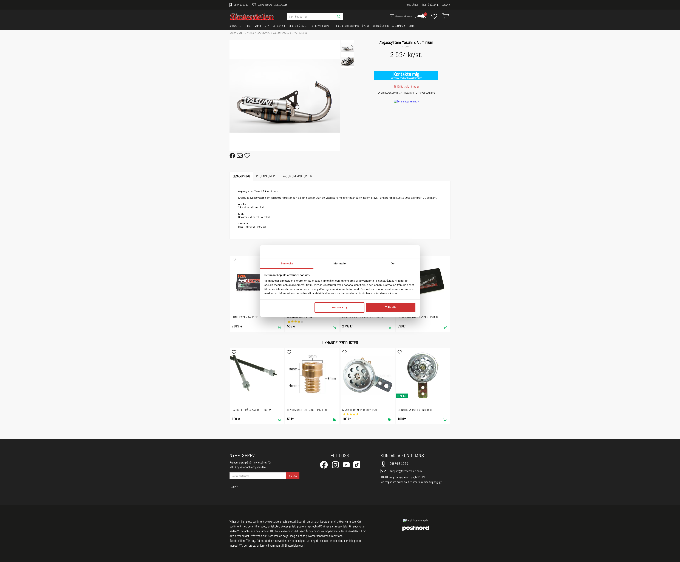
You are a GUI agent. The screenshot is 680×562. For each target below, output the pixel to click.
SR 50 (251, 33)
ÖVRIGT (365, 25)
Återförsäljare (430, 4)
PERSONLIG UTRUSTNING (347, 25)
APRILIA (242, 33)
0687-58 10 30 (241, 4)
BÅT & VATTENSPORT (321, 25)
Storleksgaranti (389, 92)
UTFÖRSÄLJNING (381, 25)
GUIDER (412, 25)
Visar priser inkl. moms (403, 16)
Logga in (446, 4)
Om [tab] (393, 263)
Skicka (293, 476)
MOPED (258, 25)
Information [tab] (340, 263)
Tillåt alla (390, 307)
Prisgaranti (409, 92)
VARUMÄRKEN (399, 25)
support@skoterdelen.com (272, 4)
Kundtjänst (412, 4)
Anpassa (337, 307)
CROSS (248, 25)
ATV (267, 25)
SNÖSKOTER (235, 25)
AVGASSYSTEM (263, 33)
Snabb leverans (427, 92)
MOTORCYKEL (279, 25)
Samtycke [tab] (287, 263)
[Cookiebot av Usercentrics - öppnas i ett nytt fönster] (400, 252)
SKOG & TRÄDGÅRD (298, 25)
